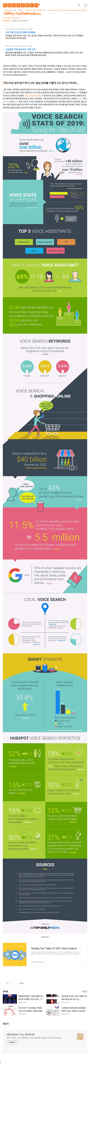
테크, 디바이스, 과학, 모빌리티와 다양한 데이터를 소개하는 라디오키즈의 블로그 (34, 1038)
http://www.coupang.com (17, 29)
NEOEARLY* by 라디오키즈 (21, 1034)
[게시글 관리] (13, 983)
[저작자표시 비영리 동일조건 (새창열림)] (29, 983)
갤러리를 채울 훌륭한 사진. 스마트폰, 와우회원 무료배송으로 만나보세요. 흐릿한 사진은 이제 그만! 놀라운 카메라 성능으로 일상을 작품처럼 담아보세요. (44, 54)
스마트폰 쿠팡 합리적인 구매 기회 (20, 49)
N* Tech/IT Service (11, 18)
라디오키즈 (6, 21)
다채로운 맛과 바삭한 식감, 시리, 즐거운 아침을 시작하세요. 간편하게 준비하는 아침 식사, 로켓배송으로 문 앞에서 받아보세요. (44, 37)
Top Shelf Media (33, 96)
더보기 (84, 991)
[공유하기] (10, 983)
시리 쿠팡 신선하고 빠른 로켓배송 (20, 32)
